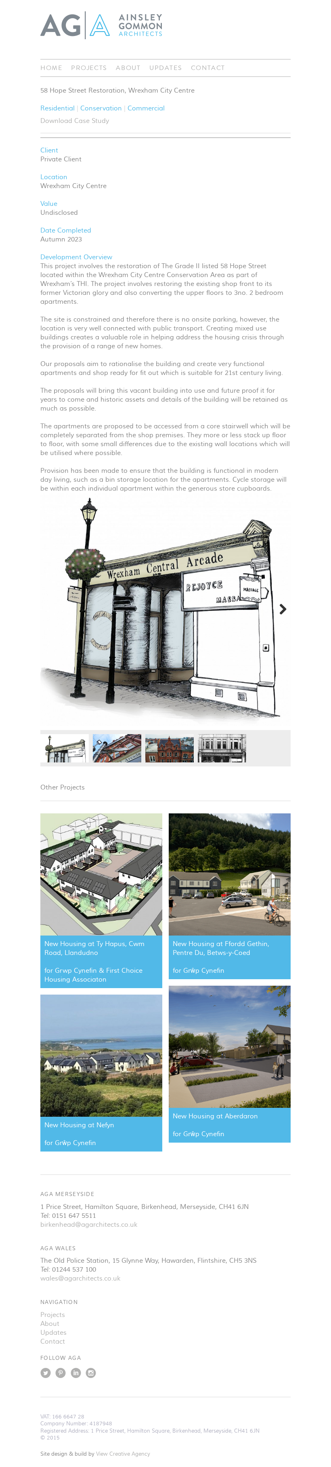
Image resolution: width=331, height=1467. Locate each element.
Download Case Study (74, 121)
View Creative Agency (123, 1454)
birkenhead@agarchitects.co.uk (88, 1225)
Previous (52, 609)
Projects (89, 68)
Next (278, 609)
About (128, 68)
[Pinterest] (60, 1376)
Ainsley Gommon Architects (101, 25)
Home (51, 68)
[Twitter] (45, 1376)
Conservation (102, 108)
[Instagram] (91, 1376)
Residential (58, 108)
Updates (165, 68)
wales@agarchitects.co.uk (80, 1278)
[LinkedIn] (76, 1376)
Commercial (146, 108)
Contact (208, 68)
